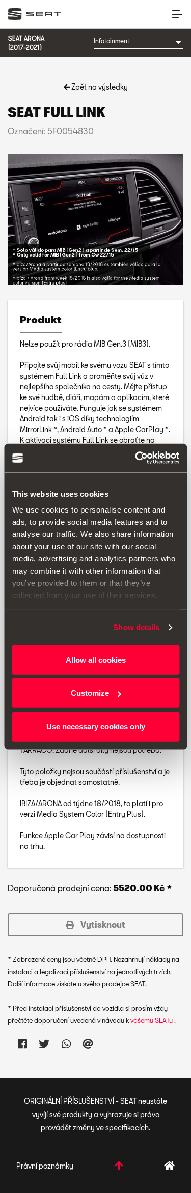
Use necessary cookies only (95, 726)
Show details (136, 627)
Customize (90, 693)
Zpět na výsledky (99, 86)
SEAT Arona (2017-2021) (26, 43)
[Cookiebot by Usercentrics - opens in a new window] (136, 458)
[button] (95, 924)
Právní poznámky (44, 1165)
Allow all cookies (96, 659)
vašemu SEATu (152, 1020)
